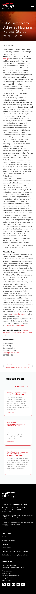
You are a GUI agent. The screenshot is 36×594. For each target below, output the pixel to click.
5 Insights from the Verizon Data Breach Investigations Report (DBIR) (15, 509)
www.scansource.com (15, 325)
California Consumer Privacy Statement (15, 551)
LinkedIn (24, 330)
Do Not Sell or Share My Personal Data (15, 555)
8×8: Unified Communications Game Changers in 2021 (16, 424)
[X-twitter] (8, 584)
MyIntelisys (5, 544)
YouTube (29, 332)
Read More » (10, 412)
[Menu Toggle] (32, 5)
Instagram (21, 332)
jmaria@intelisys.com (11, 353)
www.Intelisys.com (18, 314)
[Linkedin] (18, 584)
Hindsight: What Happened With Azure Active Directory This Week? (17, 453)
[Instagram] (23, 584)
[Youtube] (13, 584)
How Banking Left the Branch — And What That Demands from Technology (18, 523)
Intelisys (6, 59)
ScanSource (6, 537)
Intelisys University (8, 540)
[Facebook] (4, 584)
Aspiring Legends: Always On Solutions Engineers (17, 393)
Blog (4, 335)
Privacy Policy (6, 548)
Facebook (6, 332)
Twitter (13, 332)
